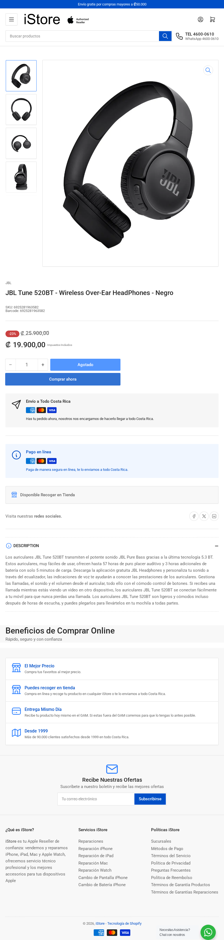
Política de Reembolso (171, 877)
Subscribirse (150, 798)
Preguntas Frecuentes (171, 870)
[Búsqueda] (165, 36)
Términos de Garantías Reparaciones (184, 892)
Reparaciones (90, 841)
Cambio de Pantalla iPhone (103, 877)
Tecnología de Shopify (124, 923)
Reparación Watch (94, 870)
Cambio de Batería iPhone (102, 884)
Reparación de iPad (95, 855)
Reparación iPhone (95, 848)
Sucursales (161, 841)
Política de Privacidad (170, 863)
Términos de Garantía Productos (180, 884)
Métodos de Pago (167, 848)
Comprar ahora (62, 379)
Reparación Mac (93, 863)
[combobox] (88, 36)
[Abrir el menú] (11, 19)
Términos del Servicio (171, 855)
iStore (100, 923)
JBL (8, 283)
